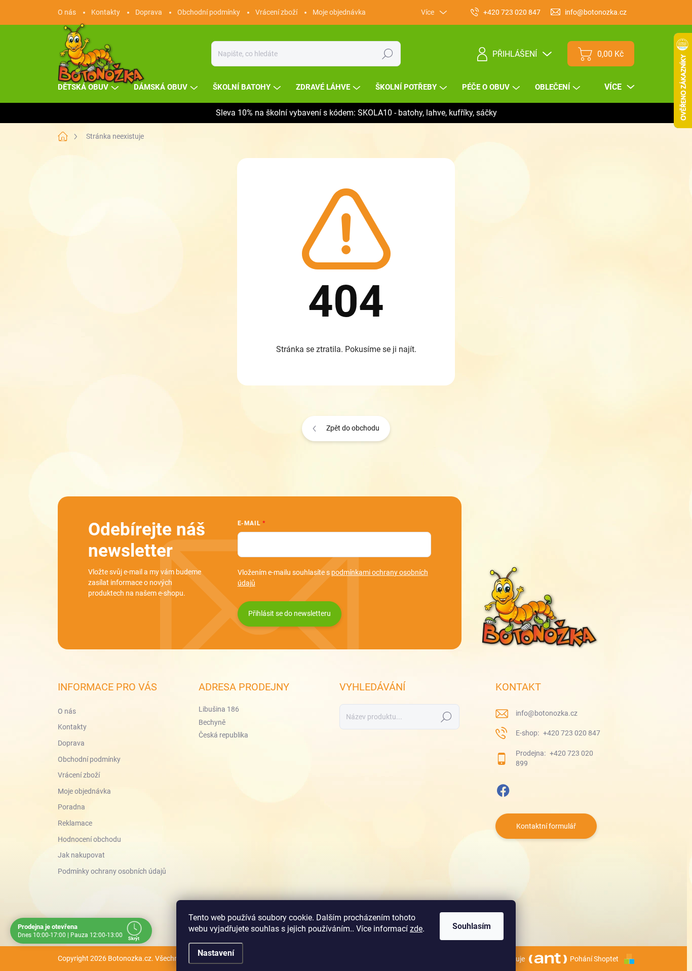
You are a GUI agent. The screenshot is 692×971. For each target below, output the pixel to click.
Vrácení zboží (276, 12)
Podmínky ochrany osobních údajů (112, 871)
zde (416, 929)
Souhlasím (471, 926)
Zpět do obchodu (352, 428)
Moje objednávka (339, 12)
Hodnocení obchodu (89, 839)
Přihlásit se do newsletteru (289, 613)
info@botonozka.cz (547, 713)
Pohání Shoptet (595, 959)
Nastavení (216, 953)
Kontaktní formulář (546, 826)
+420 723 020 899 (554, 758)
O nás (67, 12)
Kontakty (105, 12)
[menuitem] (89, 87)
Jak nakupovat (81, 855)
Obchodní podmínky (208, 12)
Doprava (148, 12)
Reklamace (75, 823)
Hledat (387, 54)
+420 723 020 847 (571, 733)
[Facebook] (503, 788)
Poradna (71, 807)
